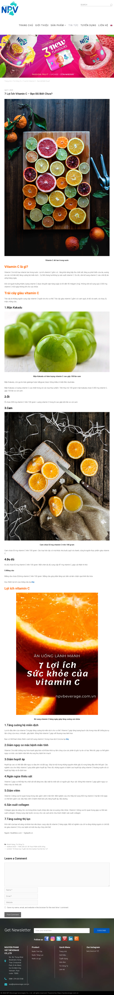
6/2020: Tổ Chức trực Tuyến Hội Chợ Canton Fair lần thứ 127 (27, 849)
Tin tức (73, 25)
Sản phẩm (57, 25)
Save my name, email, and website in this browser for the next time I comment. (38, 907)
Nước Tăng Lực (37, 955)
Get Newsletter (17, 930)
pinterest (64, 938)
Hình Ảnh (62, 962)
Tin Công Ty (20, 844)
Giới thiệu (41, 25)
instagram (52, 938)
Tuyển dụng (88, 25)
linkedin (70, 938)
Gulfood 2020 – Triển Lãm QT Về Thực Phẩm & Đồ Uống (26, 846)
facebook (46, 938)
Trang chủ (26, 25)
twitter (58, 938)
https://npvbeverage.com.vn (67, 993)
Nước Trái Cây (37, 951)
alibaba (76, 938)
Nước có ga (36, 959)
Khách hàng (11, 844)
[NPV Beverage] (10, 8)
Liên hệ (103, 25)
